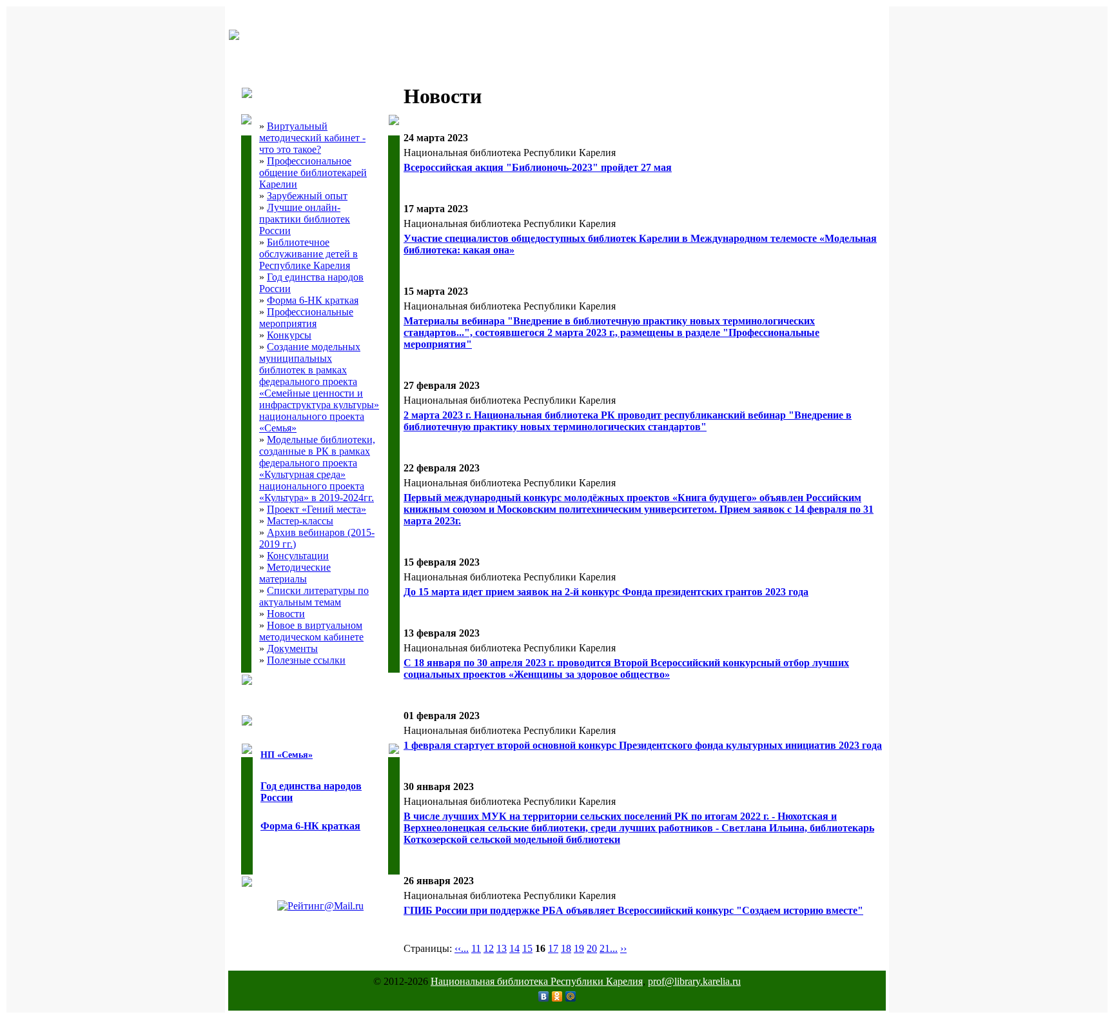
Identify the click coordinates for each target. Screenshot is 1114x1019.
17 (553, 948)
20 (592, 948)
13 (501, 948)
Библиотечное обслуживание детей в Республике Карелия (308, 254)
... (465, 948)
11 (476, 948)
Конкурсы (289, 335)
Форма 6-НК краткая (312, 300)
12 (489, 948)
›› (623, 948)
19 (579, 948)
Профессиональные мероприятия (306, 317)
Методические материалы (295, 573)
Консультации (298, 555)
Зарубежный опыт (307, 195)
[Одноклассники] (557, 996)
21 (605, 948)
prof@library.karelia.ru (694, 981)
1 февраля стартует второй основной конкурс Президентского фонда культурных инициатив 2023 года (643, 745)
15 (527, 948)
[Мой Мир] (571, 996)
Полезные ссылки (306, 660)
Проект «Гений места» (316, 509)
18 (566, 948)
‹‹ (457, 948)
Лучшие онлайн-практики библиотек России (304, 219)
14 (514, 948)
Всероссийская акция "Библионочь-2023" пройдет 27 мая (538, 167)
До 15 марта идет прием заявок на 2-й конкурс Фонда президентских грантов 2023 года (606, 591)
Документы (292, 648)
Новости (286, 613)
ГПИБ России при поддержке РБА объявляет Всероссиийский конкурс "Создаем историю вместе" (633, 910)
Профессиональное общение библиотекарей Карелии (313, 172)
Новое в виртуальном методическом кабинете (311, 631)
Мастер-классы (300, 520)
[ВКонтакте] (544, 996)
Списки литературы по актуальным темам (314, 596)
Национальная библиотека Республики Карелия (537, 981)
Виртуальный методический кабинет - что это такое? (312, 138)
